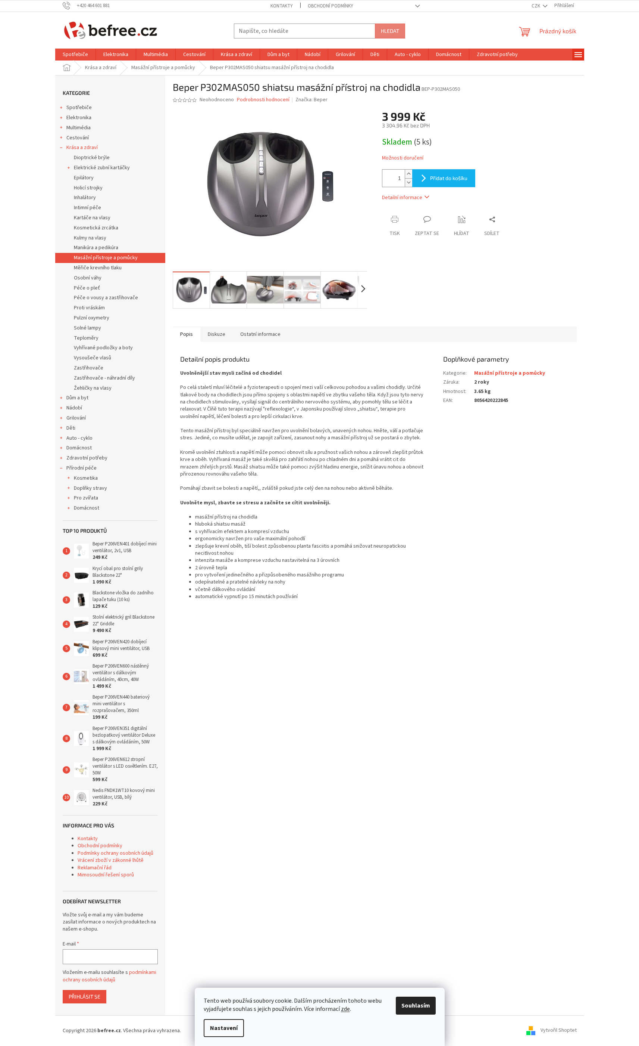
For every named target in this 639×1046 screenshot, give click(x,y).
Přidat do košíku (448, 178)
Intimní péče (87, 207)
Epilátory (84, 178)
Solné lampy (87, 328)
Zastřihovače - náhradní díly (104, 378)
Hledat (390, 31)
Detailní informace (402, 197)
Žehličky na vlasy (93, 388)
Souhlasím (415, 1006)
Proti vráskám (89, 308)
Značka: (311, 99)
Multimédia (78, 127)
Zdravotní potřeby (86, 458)
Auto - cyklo (79, 438)
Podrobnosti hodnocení (263, 99)
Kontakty (281, 6)
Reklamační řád (95, 868)
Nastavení (224, 1028)
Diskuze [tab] (216, 334)
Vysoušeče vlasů (92, 358)
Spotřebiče (79, 107)
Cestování (77, 138)
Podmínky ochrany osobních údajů (115, 853)
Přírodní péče (81, 468)
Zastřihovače (88, 368)
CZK (536, 6)
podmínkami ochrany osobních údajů (109, 976)
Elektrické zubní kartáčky (102, 167)
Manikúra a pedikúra (96, 247)
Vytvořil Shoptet (559, 1030)
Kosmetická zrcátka (96, 228)
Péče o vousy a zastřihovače (106, 297)
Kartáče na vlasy (92, 218)
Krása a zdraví (82, 147)
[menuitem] (75, 55)
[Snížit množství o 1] (408, 182)
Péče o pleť (87, 288)
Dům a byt (77, 398)
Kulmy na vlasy (90, 238)
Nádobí (74, 408)
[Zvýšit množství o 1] (408, 174)
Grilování (76, 418)
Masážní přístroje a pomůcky (106, 258)
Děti (70, 428)
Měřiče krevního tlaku (98, 268)
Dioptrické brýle (92, 157)
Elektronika (78, 117)
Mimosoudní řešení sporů (106, 875)
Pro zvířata (86, 498)
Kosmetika (86, 478)
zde (345, 1009)
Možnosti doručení (402, 158)
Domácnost (79, 448)
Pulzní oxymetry (91, 318)
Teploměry (86, 338)
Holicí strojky (88, 188)
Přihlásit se (84, 996)
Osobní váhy (87, 278)
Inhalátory (85, 197)
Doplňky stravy (90, 488)
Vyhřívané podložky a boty (103, 348)
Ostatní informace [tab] (260, 334)
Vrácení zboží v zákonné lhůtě (111, 860)
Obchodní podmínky (330, 6)
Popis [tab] (186, 334)
